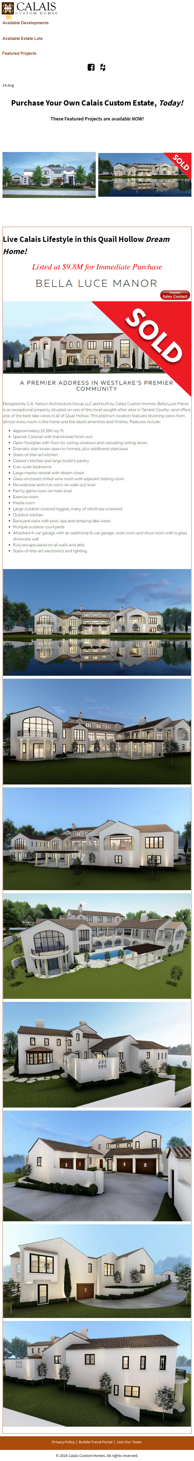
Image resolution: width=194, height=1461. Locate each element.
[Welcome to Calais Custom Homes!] (30, 5)
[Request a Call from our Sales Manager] (97, 853)
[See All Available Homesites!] (26, 20)
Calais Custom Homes (86, 1455)
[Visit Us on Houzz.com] (103, 67)
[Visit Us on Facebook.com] (92, 67)
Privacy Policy (63, 1441)
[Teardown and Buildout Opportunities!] (23, 35)
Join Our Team (128, 1441)
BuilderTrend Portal (95, 1441)
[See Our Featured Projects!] (19, 51)
